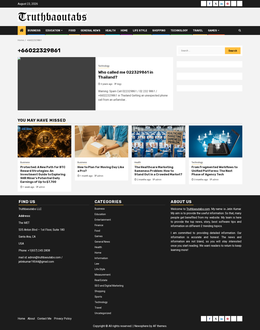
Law (97, 263)
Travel (198, 30)
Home (124, 30)
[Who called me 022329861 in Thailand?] (57, 83)
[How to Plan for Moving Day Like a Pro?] (101, 141)
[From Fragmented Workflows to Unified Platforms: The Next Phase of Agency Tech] (215, 141)
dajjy (119, 84)
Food (72, 30)
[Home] (22, 30)
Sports (98, 296)
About (31, 318)
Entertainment (103, 219)
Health (110, 30)
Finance (99, 225)
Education (53, 30)
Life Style (140, 30)
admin (42, 187)
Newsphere (141, 326)
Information (101, 258)
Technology (179, 30)
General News (90, 30)
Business (34, 30)
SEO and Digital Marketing (109, 285)
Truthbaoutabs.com (198, 209)
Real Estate (101, 280)
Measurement (103, 274)
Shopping (158, 30)
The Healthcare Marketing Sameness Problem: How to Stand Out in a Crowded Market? (158, 170)
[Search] (240, 30)
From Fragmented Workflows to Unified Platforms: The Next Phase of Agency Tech (215, 170)
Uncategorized (103, 313)
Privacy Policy (63, 318)
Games (212, 30)
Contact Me (44, 318)
